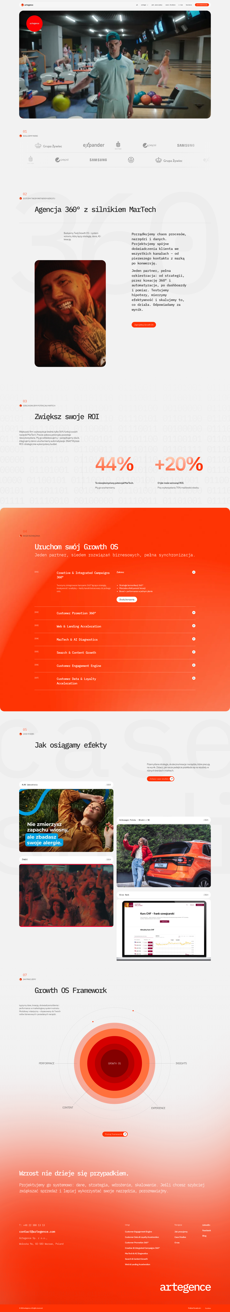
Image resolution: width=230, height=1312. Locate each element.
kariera (189, 5)
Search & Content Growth (136, 1259)
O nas (177, 1242)
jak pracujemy (156, 5)
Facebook (206, 1230)
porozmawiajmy (202, 5)
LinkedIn (206, 1225)
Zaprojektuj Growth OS (143, 324)
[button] (144, 5)
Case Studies (180, 1237)
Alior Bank (124, 895)
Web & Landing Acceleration (137, 1264)
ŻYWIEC (25, 859)
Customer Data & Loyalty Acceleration (142, 1237)
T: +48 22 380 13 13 (32, 1225)
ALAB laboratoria (29, 784)
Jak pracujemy (181, 1231)
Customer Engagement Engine (138, 1231)
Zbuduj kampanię (126, 599)
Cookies (208, 1308)
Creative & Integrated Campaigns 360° (142, 1248)
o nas (181, 5)
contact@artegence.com (37, 1231)
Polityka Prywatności (194, 1308)
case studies (170, 5)
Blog (204, 1235)
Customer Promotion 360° (137, 1242)
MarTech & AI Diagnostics (136, 1253)
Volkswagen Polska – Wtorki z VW (134, 820)
